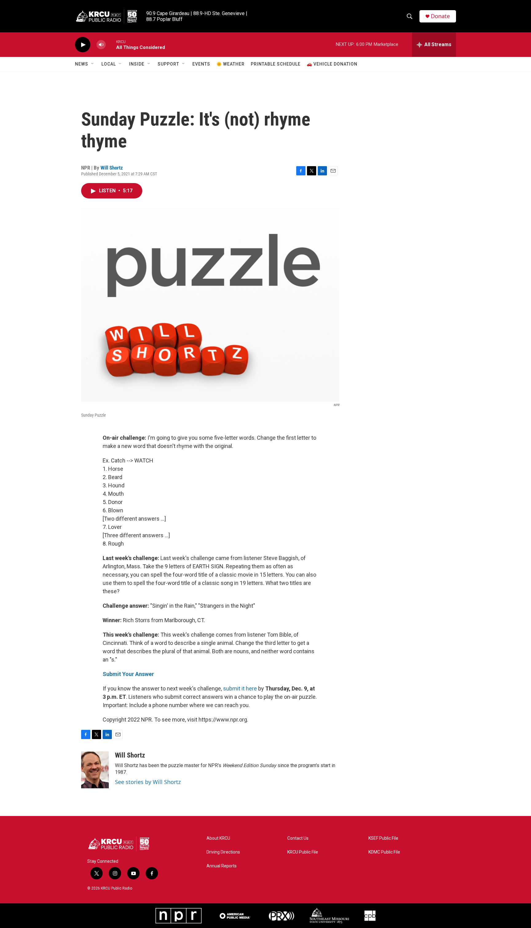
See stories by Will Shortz (148, 782)
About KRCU (218, 838)
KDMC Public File (384, 852)
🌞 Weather (230, 64)
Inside (136, 64)
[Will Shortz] (95, 769)
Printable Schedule (276, 64)
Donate (440, 16)
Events (201, 64)
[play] (83, 44)
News (81, 64)
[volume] (101, 45)
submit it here (240, 688)
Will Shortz (111, 168)
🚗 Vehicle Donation (332, 64)
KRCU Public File (302, 852)
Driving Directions (223, 852)
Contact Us (298, 838)
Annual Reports (221, 866)
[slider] (111, 44)
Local (108, 64)
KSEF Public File (383, 838)
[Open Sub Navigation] (92, 64)
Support (168, 64)
